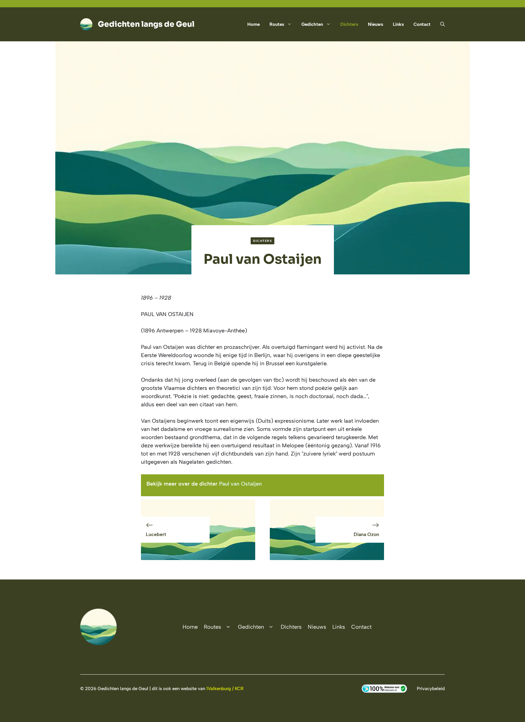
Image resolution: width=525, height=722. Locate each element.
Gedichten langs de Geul (146, 24)
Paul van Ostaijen (240, 483)
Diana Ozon (366, 534)
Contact (422, 24)
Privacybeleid (431, 688)
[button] (440, 24)
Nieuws (375, 24)
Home (253, 24)
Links (398, 24)
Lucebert (156, 534)
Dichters (349, 24)
